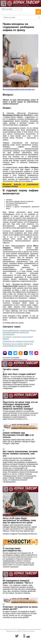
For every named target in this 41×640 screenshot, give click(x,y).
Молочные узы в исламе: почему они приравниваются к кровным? (18, 345)
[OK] (21, 353)
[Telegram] (15, 353)
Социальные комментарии (15, 359)
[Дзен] (26, 353)
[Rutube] (5, 353)
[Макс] (31, 353)
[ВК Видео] (36, 353)
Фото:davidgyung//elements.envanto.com (19, 89)
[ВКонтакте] (10, 353)
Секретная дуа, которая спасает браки (18, 341)
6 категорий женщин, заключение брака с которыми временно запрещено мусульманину (19, 332)
